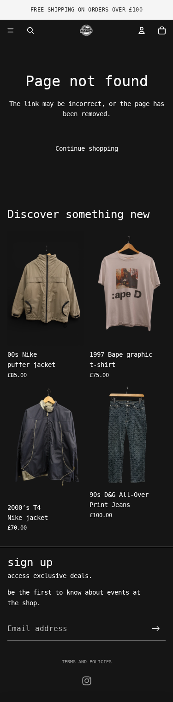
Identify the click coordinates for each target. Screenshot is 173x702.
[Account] (141, 30)
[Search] (30, 30)
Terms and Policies (87, 661)
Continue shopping (86, 148)
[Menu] (10, 30)
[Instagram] (86, 680)
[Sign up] (156, 628)
